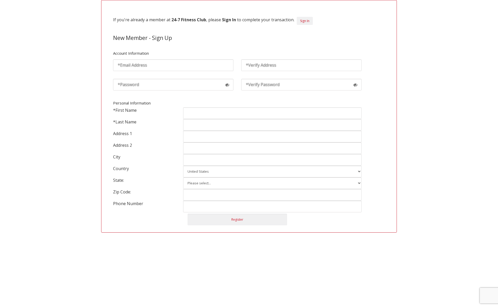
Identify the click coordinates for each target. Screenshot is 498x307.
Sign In (304, 21)
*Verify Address (261, 65)
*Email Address (132, 65)
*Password (128, 84)
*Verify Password (263, 84)
